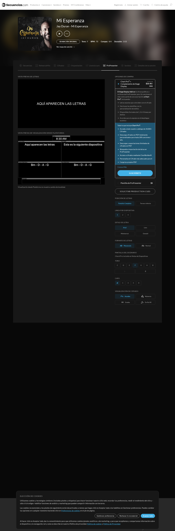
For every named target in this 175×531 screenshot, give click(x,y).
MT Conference (77, 5)
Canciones (46, 5)
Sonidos (56, 5)
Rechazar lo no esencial (129, 516)
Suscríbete (135, 173)
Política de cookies (94, 524)
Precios (66, 5)
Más (87, 5)
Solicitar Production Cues (135, 191)
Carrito (146, 5)
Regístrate (118, 5)
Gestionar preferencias (105, 516)
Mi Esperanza (79, 26)
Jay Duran (62, 26)
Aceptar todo (148, 516)
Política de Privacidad (111, 524)
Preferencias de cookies (70, 511)
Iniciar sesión (132, 5)
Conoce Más (122, 167)
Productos (34, 5)
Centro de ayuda (161, 5)
